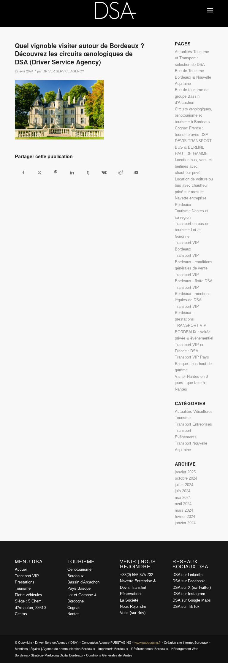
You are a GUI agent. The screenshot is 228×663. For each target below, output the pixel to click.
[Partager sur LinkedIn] (72, 172)
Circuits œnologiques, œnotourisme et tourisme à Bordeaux (193, 115)
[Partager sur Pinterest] (56, 172)
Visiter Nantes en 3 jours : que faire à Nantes (191, 382)
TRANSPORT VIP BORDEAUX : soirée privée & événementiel (194, 331)
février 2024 (185, 516)
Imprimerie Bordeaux (113, 649)
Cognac (73, 607)
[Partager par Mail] (136, 172)
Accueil (21, 569)
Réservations (131, 593)
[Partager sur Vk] (104, 172)
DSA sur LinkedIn (187, 574)
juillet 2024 (184, 485)
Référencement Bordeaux (149, 649)
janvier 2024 (185, 523)
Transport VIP (27, 576)
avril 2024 (183, 504)
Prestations (24, 582)
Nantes (73, 614)
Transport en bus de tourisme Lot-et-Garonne (192, 230)
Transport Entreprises (193, 424)
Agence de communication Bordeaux (68, 649)
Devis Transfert (133, 587)
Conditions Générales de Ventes (109, 655)
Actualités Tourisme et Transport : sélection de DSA (192, 58)
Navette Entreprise (136, 581)
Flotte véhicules (28, 595)
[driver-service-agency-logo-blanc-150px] (114, 13)
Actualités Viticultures (194, 411)
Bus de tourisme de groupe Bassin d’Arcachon (191, 96)
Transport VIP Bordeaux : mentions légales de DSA (192, 293)
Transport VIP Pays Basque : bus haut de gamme (193, 363)
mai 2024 (183, 497)
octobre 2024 (186, 478)
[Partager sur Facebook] (23, 172)
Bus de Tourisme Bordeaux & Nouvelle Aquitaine (193, 77)
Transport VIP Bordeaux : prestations (187, 312)
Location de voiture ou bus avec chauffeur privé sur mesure (194, 185)
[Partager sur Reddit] (120, 172)
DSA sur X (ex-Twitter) (191, 587)
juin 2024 (182, 491)
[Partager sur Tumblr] (88, 172)
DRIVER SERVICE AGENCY (63, 71)
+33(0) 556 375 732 (136, 574)
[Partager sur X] (39, 172)
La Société (129, 600)
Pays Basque (79, 588)
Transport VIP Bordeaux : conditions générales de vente (193, 261)
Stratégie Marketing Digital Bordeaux (57, 655)
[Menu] (210, 4)
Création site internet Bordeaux (186, 642)
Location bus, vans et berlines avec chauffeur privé (193, 166)
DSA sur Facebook (188, 581)
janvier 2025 (185, 472)
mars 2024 (184, 510)
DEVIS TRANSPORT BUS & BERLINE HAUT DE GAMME (193, 147)
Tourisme (183, 417)
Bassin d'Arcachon (83, 582)
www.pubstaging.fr (147, 642)
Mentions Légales (27, 649)
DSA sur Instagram (188, 593)
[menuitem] (210, 4)
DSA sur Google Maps (191, 600)
